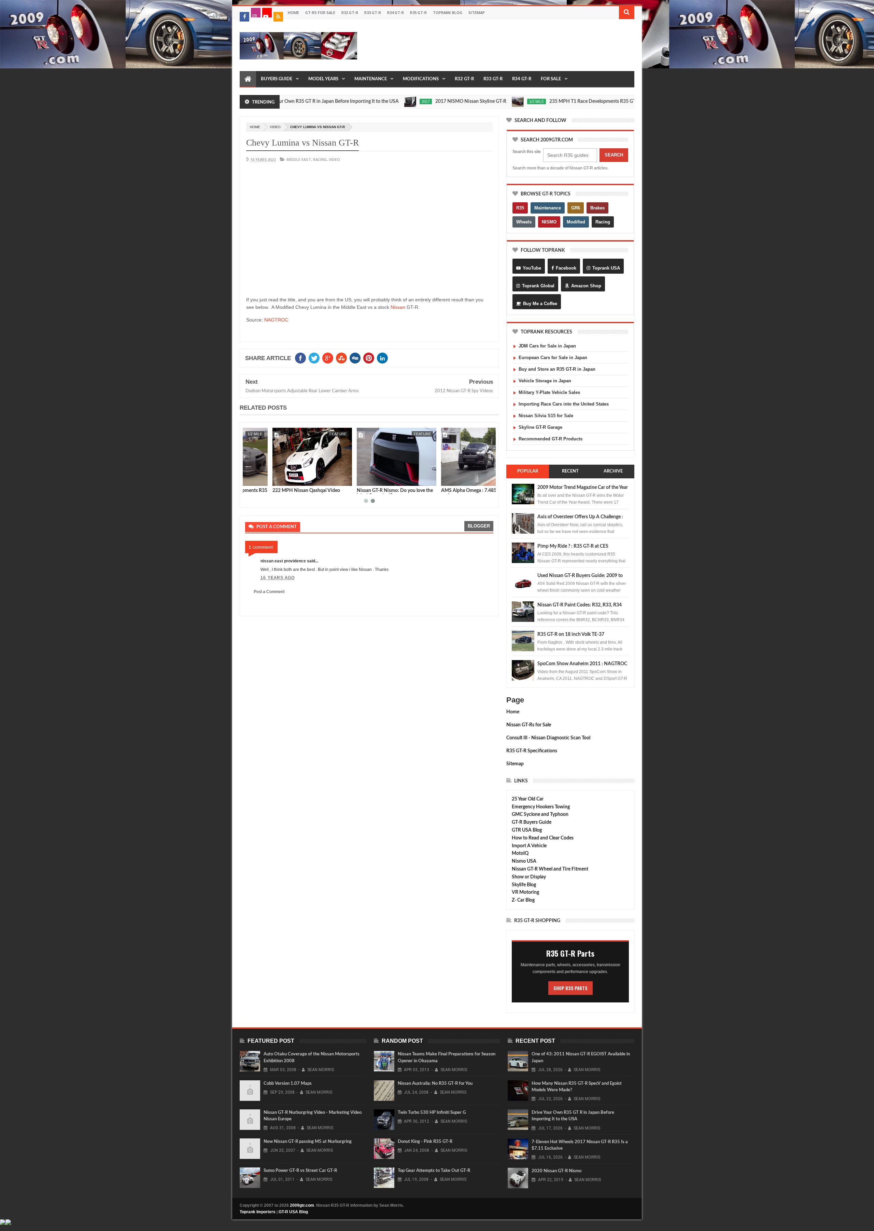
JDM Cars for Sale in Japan (547, 345)
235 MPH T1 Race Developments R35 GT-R (558, 101)
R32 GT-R (349, 12)
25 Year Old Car (528, 799)
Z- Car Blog (523, 900)
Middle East (298, 159)
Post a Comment (269, 591)
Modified (576, 221)
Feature (310, 434)
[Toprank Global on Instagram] (255, 12)
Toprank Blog (447, 12)
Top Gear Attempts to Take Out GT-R (434, 1170)
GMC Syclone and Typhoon (540, 814)
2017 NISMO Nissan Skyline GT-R (434, 101)
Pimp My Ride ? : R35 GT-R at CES (572, 546)
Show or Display (529, 877)
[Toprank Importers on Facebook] (244, 17)
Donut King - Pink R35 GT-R (425, 1141)
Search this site (526, 151)
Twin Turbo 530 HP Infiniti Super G (432, 1112)
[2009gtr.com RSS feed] (278, 17)
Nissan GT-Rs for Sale (528, 725)
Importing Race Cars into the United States (564, 404)
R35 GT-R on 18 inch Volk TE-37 (570, 634)
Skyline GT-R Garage (540, 427)
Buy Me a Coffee (540, 303)
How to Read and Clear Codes (543, 838)
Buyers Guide (276, 79)
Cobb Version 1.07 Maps (288, 1083)
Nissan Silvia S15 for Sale (546, 415)
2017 (390, 101)
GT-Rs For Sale (320, 12)
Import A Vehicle (529, 846)
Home (293, 12)
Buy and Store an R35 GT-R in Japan (557, 369)
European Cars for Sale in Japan (553, 357)
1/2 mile (500, 101)
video (275, 127)
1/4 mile (480, 434)
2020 (631, 101)
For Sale (551, 79)
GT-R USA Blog (293, 1211)
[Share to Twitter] (259, 479)
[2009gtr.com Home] (248, 79)
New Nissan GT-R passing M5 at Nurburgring (308, 1141)
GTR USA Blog (527, 830)
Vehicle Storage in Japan (545, 380)
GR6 (575, 207)
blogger (479, 526)
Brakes (597, 207)
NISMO (549, 221)
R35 (520, 207)
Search (614, 155)
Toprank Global (538, 285)
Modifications (421, 79)
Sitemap (476, 12)
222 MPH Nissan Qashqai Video (279, 490)
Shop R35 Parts (570, 988)
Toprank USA (606, 268)
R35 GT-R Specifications (531, 751)
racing (320, 159)
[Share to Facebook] (252, 479)
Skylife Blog (524, 885)
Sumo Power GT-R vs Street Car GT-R (300, 1170)
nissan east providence (283, 561)
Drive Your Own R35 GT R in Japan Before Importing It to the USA (294, 101)
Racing (602, 221)
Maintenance (370, 79)
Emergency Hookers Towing (541, 807)
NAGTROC (276, 320)
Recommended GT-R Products (550, 438)
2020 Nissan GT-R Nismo (556, 1171)
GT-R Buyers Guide (531, 822)
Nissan (398, 307)
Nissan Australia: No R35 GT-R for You (435, 1083)
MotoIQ (520, 853)
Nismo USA (524, 861)
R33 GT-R (372, 12)
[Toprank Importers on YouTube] (267, 12)
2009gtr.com (302, 1205)
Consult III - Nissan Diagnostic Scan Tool (548, 738)
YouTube (532, 268)
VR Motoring (525, 892)
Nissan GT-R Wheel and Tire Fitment (550, 869)
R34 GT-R (395, 12)
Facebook (566, 268)
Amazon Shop (586, 285)
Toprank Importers (258, 1211)
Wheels (524, 221)
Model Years (323, 79)
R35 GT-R (418, 12)
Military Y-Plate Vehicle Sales (549, 392)
